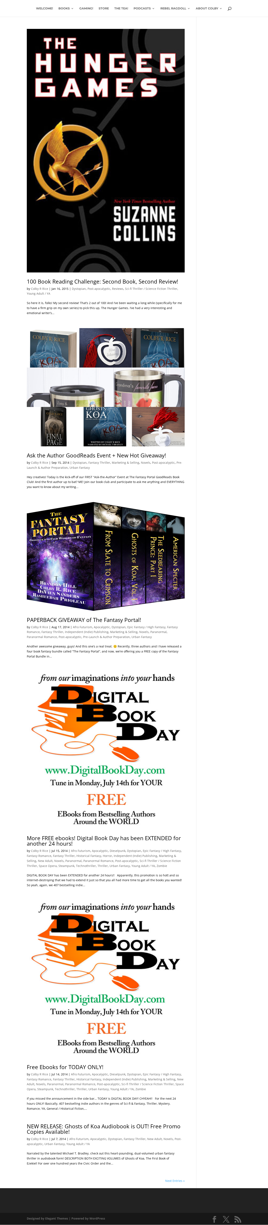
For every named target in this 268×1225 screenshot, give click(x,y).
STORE (104, 8)
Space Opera (48, 866)
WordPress (97, 1218)
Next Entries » (175, 1181)
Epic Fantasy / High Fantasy (146, 627)
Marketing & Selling (125, 463)
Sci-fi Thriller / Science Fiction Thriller (151, 289)
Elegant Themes (56, 1218)
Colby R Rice (39, 289)
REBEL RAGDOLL (173, 8)
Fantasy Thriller (99, 463)
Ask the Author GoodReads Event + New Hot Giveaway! (96, 455)
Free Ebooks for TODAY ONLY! (65, 1067)
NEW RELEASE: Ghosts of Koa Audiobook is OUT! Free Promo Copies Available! (103, 1128)
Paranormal (158, 632)
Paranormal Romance (42, 637)
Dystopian (79, 289)
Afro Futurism (82, 627)
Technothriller (86, 866)
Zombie (162, 866)
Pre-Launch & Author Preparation (106, 637)
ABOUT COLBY (207, 8)
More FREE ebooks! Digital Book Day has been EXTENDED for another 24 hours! (104, 840)
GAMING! (86, 8)
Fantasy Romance (39, 856)
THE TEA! (121, 8)
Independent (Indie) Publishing (86, 632)
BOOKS (64, 8)
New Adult (45, 861)
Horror (107, 856)
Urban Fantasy (80, 468)
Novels (145, 463)
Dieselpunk (117, 851)
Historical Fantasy (88, 856)
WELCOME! (44, 8)
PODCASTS (142, 8)
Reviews (117, 289)
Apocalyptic (102, 627)
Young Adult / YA (38, 293)
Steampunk (66, 866)
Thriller (103, 866)
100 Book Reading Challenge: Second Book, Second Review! (102, 281)
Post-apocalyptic (99, 289)
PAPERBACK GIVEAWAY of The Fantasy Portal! (84, 620)
